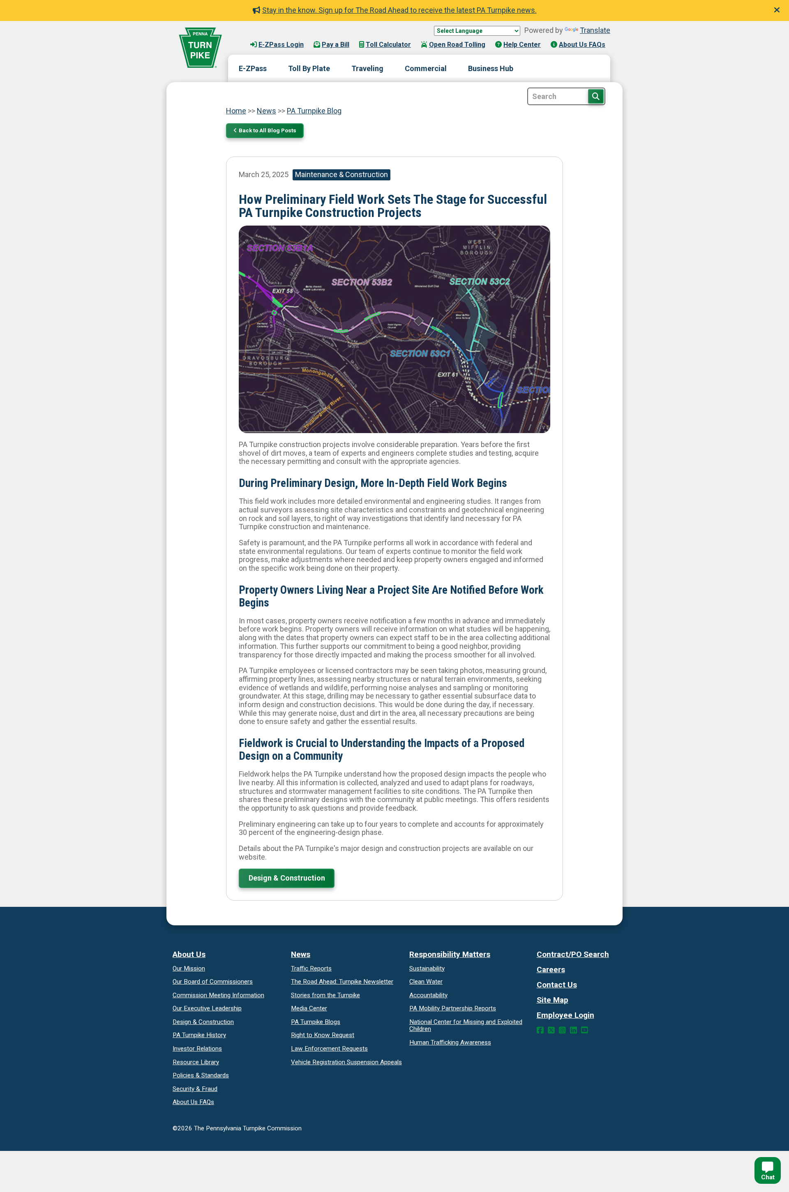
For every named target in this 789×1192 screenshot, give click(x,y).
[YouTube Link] (584, 1030)
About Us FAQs (582, 44)
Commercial (426, 68)
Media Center (309, 1008)
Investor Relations (197, 1048)
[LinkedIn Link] (573, 1030)
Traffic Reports (311, 968)
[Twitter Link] (551, 1030)
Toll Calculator (388, 44)
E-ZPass (253, 68)
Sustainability (427, 968)
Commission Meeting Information (218, 995)
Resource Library (196, 1062)
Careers (551, 969)
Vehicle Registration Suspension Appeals (346, 1062)
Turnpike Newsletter (342, 981)
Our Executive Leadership (207, 1008)
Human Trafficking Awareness (450, 1042)
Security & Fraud (195, 1089)
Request (322, 1035)
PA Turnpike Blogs (315, 1022)
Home (236, 110)
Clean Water (426, 981)
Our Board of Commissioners (213, 981)
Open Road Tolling (457, 44)
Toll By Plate (309, 68)
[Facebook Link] (540, 1030)
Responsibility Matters (449, 954)
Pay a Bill (335, 44)
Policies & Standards (201, 1075)
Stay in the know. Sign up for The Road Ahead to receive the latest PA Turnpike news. (399, 10)
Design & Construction (287, 878)
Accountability (428, 995)
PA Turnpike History (199, 1035)
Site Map (552, 1000)
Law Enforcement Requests (329, 1048)
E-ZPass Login (281, 44)
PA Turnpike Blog (314, 110)
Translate (595, 30)
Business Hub (490, 68)
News (266, 110)
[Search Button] (596, 96)
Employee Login (565, 1015)
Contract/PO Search (573, 954)
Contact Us (557, 984)
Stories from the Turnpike (325, 995)
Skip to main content (270, 36)
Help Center (522, 44)
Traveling (367, 68)
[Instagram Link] (562, 1030)
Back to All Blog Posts (267, 130)
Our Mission (189, 968)
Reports (452, 1008)
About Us (189, 954)
